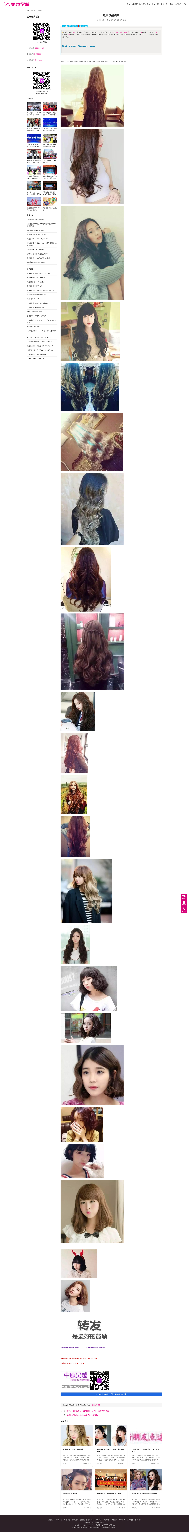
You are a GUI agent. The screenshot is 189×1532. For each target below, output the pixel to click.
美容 (162, 4)
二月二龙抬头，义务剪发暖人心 (50, 161)
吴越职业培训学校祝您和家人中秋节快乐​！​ (40, 346)
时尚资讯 (122, 1520)
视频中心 (106, 1520)
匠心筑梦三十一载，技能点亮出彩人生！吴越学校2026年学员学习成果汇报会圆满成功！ (34, 114)
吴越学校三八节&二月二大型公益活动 (33, 209)
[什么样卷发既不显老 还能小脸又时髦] (146, 1480)
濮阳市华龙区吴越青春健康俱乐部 (109, 1493)
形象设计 (74, 32)
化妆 (153, 4)
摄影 (157, 4)
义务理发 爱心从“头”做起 (50, 209)
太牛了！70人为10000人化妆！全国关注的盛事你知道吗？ (34, 193)
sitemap (81, 1525)
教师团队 (90, 1520)
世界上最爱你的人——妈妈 (35, 307)
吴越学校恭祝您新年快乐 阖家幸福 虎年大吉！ (41, 290)
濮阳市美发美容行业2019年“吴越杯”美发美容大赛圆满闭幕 (49, 193)
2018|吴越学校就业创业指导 (36, 262)
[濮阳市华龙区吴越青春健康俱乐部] (111, 1480)
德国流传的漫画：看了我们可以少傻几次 (39, 341)
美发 (148, 4)
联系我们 (178, 4)
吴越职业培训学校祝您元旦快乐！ (37, 294)
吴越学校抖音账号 (77, 1527)
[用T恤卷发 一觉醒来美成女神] (77, 1435)
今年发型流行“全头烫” (70, 1493)
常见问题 (67, 1520)
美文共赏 (130, 1520)
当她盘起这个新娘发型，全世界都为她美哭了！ (83, 1415)
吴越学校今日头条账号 (99, 1527)
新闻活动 (142, 4)
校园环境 (82, 1520)
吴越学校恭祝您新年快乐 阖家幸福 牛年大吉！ (41, 303)
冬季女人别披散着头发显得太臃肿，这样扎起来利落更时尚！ (88, 1411)
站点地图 (76, 1525)
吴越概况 (135, 4)
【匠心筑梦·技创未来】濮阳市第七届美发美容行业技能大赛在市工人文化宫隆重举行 (34, 146)
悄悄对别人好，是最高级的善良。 (37, 354)
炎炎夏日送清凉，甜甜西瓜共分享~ (38, 234)
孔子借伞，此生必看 (33, 326)
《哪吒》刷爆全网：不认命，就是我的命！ (40, 350)
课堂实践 (114, 1520)
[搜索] (185, 4)
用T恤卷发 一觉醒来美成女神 (73, 1449)
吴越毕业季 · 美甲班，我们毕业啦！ (38, 239)
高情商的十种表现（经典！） (36, 311)
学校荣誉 (75, 1520)
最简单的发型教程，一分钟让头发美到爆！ (110, 1450)
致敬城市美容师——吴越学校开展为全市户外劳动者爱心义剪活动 (34, 161)
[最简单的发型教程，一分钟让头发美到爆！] (111, 1435)
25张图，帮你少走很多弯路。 (36, 358)
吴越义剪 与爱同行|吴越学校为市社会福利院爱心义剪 (34, 130)
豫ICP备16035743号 (90, 1525)
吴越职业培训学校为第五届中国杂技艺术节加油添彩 (50, 177)
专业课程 (59, 1520)
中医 (140, 32)
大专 (155, 32)
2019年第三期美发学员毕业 (35, 219)
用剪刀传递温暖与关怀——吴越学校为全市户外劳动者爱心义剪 (50, 146)
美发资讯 (101, 20)
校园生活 (98, 1520)
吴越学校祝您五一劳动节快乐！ (36, 282)
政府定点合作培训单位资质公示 (105, 1525)
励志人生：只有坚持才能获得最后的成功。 (40, 337)
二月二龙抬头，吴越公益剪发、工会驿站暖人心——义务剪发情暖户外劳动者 (50, 114)
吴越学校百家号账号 (111, 1527)
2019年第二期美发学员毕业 (35, 230)
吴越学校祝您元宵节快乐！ (35, 286)
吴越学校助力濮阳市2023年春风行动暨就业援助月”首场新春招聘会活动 (33, 177)
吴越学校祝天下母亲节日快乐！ (36, 277)
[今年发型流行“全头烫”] (77, 1480)
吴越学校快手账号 (87, 1527)
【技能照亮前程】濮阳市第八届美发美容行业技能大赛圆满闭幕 (50, 130)
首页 (128, 4)
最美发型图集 (96, 1405)
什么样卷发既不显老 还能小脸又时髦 (144, 1493)
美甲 (167, 4)
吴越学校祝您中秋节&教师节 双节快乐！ (39, 273)
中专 (68, 34)
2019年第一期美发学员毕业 (35, 249)
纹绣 (171, 4)
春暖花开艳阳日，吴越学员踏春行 (37, 254)
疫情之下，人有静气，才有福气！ (37, 316)
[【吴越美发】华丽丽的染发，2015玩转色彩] (146, 1435)
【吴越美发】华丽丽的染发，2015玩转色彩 (145, 1450)
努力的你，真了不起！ (34, 299)
